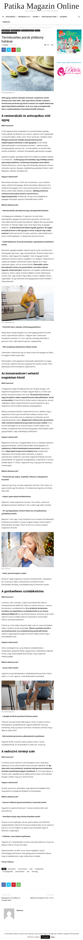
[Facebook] (4, 50)
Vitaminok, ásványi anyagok (9, 33)
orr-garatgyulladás (7, 871)
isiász (31, 869)
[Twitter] (8, 50)
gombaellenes (12, 869)
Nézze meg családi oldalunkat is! (69, 62)
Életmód (35, 16)
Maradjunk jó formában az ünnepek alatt (11, 899)
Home (3, 27)
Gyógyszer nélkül (23, 27)
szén (28, 871)
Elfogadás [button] (45, 937)
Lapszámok (63, 16)
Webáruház (6, 22)
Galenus (5, 45)
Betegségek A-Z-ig (23, 16)
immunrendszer (22, 869)
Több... (53, 937)
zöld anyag (35, 871)
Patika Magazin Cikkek (49, 16)
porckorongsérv (19, 871)
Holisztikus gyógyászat (27, 30)
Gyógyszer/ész (10, 16)
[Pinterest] (13, 50)
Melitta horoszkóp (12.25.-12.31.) (42, 898)
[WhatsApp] (18, 50)
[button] (78, 17)
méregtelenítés (39, 869)
